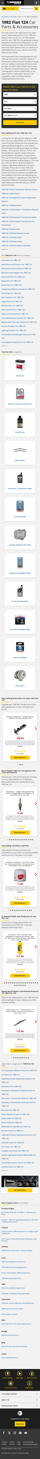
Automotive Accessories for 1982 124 (16, 268)
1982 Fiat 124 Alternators (12, 205)
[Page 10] (26, 839)
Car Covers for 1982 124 (11, 1147)
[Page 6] (17, 839)
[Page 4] (13, 839)
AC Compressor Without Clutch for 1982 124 (19, 1070)
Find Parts (20, 122)
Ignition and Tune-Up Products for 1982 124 (19, 322)
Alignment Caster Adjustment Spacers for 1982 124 (18, 1080)
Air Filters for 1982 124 (10, 1075)
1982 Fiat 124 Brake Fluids (12, 237)
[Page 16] (33, 982)
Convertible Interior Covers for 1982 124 (18, 1163)
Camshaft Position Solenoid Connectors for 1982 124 (19, 1137)
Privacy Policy (4, 1443)
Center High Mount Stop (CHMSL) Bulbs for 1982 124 (19, 1157)
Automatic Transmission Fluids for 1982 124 (19, 1098)
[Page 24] (25, 985)
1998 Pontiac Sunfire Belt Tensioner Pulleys (17, 1250)
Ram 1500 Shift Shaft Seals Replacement (16, 1324)
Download (20, 1424)
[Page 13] (32, 839)
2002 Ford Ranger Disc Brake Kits (13, 1262)
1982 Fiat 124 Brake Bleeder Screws (16, 233)
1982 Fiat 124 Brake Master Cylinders (16, 245)
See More (20, 746)
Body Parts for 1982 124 (11, 281)
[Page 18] (37, 982)
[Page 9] (24, 839)
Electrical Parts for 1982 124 (13, 297)
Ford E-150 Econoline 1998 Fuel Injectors (16, 1273)
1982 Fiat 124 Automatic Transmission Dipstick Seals (20, 211)
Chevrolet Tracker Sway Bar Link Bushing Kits (18, 1303)
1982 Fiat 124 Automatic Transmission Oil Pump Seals (18, 223)
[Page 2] (20, 764)
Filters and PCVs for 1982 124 (13, 310)
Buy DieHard (20, 1190)
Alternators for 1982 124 (11, 1086)
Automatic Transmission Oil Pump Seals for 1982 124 (19, 1104)
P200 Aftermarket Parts (10, 1335)
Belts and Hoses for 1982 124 (13, 277)
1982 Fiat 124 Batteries (11, 229)
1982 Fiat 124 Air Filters (11, 193)
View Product (20, 757)
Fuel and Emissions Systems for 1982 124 (18, 318)
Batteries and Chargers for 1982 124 (16, 273)
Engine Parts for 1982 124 (12, 301)
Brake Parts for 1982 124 (11, 285)
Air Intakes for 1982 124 (11, 260)
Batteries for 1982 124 (10, 1110)
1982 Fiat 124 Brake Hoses (12, 241)
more (4, 249)
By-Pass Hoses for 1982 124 (12, 1131)
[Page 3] (22, 764)
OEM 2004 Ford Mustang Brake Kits (14, 1267)
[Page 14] (29, 982)
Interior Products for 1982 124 (14, 326)
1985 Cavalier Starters (9, 1314)
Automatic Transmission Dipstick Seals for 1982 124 (18, 1092)
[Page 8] (22, 839)
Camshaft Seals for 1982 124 (13, 1142)
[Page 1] (17, 764)
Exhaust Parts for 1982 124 (12, 305)
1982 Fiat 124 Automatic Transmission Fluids (19, 217)
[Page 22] (21, 985)
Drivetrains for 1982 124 (11, 293)
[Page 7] (20, 839)
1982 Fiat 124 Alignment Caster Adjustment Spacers (19, 199)
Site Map (19, 1443)
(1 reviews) (20, 828)
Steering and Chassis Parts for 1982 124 (17, 342)
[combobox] (29, 8)
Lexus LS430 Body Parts (10, 1358)
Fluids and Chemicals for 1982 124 (15, 314)
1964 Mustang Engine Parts (11, 1278)
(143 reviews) (20, 899)
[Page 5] (15, 839)
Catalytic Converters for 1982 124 (15, 1151)
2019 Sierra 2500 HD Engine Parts (13, 1288)
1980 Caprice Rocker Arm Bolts (12, 1309)
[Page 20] (16, 985)
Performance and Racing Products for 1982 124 (19, 336)
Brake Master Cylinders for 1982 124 (16, 1127)
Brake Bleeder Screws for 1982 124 (15, 1114)
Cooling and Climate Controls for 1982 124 (18, 289)
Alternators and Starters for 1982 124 (17, 264)
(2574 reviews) (20, 1047)
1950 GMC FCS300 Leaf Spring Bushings (15, 1294)
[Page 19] (14, 985)
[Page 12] (30, 839)
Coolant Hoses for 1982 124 (12, 1167)
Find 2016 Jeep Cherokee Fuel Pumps (14, 1346)
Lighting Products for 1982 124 (14, 330)
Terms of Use (12, 1443)
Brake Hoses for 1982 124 (12, 1122)
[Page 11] (28, 839)
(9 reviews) (20, 754)
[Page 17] (35, 982)
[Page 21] (18, 985)
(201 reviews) (20, 972)
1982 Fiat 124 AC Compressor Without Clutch (19, 189)
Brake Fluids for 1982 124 (11, 1118)
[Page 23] (23, 985)
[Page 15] (31, 982)
